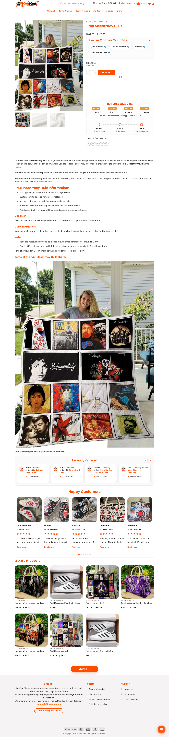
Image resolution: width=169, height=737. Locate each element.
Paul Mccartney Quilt (95, 603)
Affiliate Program (114, 11)
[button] (109, 3)
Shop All (51, 11)
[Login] (153, 3)
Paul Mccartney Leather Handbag (29, 603)
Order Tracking (83, 11)
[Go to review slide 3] (83, 554)
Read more (21, 547)
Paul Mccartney (100, 22)
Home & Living (65, 11)
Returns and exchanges (99, 699)
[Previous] (19, 65)
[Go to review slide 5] (87, 554)
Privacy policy (95, 694)
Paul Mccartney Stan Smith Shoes (65, 603)
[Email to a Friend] (98, 144)
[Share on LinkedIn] (106, 144)
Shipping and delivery (99, 704)
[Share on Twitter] (93, 144)
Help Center (97, 11)
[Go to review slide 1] (79, 554)
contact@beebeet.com (49, 704)
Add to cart (106, 72)
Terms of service (97, 689)
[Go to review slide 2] (81, 554)
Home (88, 22)
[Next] (78, 65)
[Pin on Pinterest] (102, 144)
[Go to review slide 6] (90, 554)
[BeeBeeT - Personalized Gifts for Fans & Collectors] (27, 3)
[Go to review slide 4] (85, 554)
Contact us (129, 694)
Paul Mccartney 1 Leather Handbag (136, 603)
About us (128, 689)
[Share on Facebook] (89, 144)
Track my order (131, 699)
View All (83, 669)
